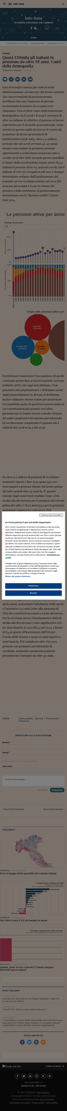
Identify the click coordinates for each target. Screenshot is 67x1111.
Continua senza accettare (51, 515)
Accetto (33, 593)
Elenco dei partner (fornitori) (17, 576)
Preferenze (33, 586)
